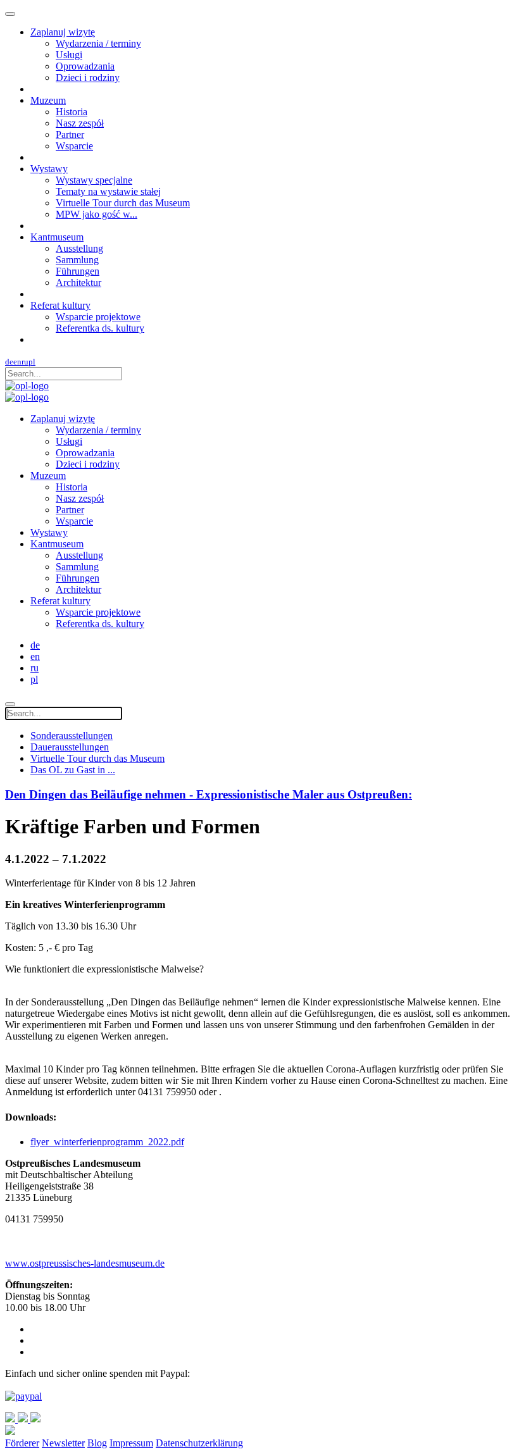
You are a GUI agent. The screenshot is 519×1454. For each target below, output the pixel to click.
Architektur (78, 282)
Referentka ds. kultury (100, 328)
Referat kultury (60, 305)
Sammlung (77, 259)
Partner (70, 134)
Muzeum (48, 100)
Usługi (69, 54)
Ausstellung (79, 248)
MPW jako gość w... (96, 214)
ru (25, 361)
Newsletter (63, 1443)
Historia (71, 111)
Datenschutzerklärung (199, 1443)
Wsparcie (74, 145)
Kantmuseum (57, 237)
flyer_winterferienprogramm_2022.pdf (107, 1141)
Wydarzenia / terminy (98, 43)
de (9, 361)
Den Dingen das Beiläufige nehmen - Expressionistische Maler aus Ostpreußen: (208, 794)
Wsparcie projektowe (98, 316)
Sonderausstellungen (71, 735)
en (17, 361)
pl (31, 361)
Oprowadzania (85, 66)
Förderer (22, 1443)
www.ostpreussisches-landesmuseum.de (85, 1263)
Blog (97, 1443)
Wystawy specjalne (94, 180)
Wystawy (49, 168)
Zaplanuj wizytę (62, 32)
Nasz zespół (80, 123)
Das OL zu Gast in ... (72, 769)
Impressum (131, 1443)
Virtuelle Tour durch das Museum (123, 202)
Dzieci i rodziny (88, 77)
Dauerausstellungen (69, 747)
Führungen (77, 271)
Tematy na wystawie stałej (108, 191)
